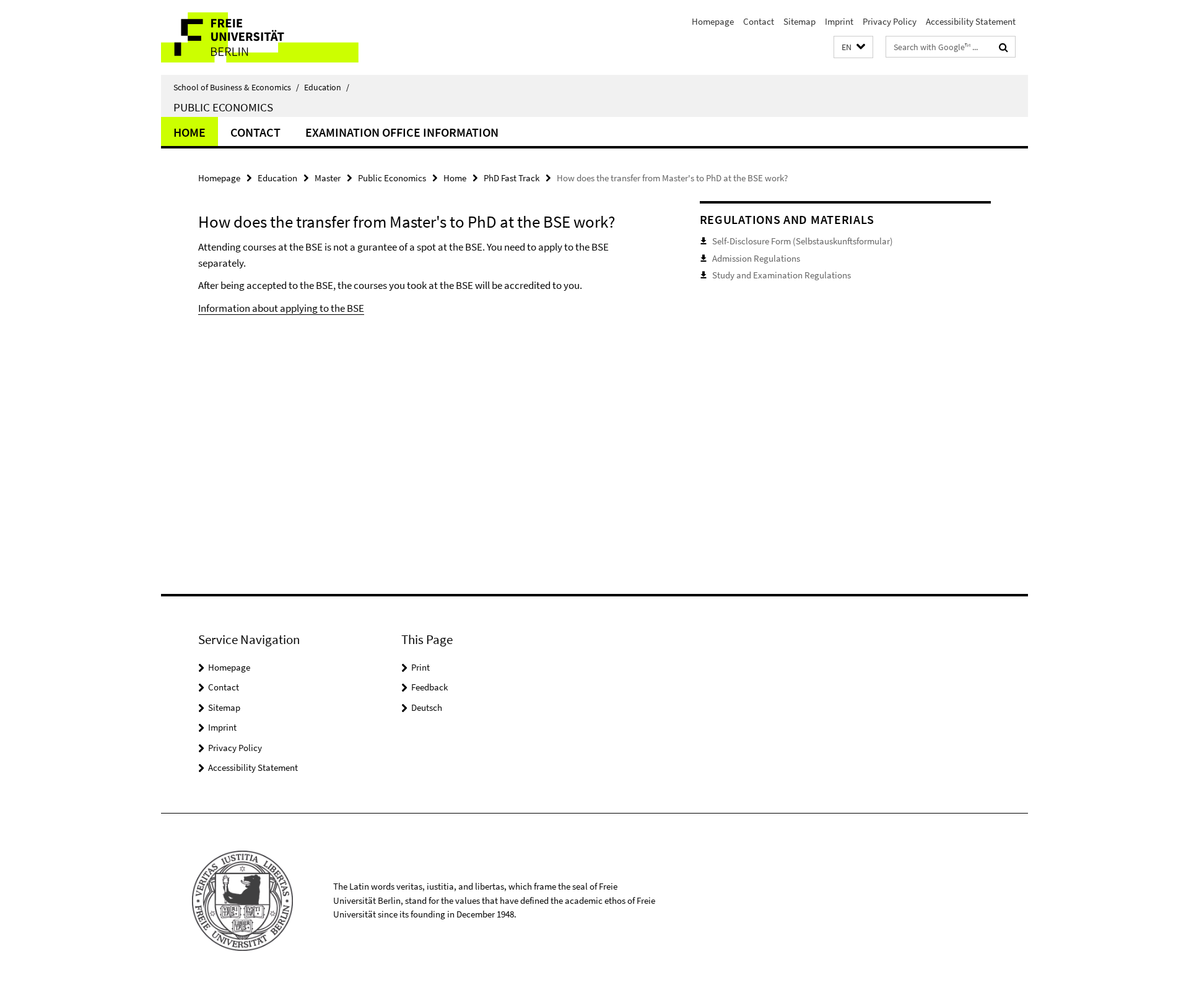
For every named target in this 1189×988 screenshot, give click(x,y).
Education (326, 87)
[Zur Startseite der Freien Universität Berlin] (264, 37)
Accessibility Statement (971, 21)
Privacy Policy (890, 21)
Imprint (839, 21)
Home (189, 132)
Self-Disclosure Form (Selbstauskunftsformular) (802, 241)
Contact (758, 21)
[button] (853, 47)
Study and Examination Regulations (781, 275)
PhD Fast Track (511, 178)
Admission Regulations (756, 258)
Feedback (429, 687)
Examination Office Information (402, 132)
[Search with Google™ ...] (1003, 47)
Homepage (713, 21)
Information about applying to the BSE (281, 308)
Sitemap (799, 21)
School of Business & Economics (236, 87)
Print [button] (420, 667)
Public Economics (223, 107)
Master (328, 178)
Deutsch (426, 707)
